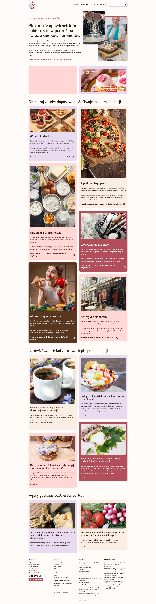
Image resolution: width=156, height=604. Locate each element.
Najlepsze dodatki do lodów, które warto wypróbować (102, 397)
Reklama (96, 5)
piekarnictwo (82, 580)
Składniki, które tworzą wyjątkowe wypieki (90, 587)
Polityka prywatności (59, 563)
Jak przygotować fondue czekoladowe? (114, 585)
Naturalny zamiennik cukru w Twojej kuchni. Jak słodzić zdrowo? (100, 460)
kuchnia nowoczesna (84, 574)
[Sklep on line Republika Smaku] (103, 80)
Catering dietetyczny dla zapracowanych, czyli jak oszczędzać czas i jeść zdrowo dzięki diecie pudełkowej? (115, 573)
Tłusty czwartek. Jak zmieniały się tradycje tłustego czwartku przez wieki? (52, 466)
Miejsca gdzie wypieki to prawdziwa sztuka (90, 578)
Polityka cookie (58, 564)
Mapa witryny (57, 566)
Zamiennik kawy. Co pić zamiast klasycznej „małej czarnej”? (47, 409)
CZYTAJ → (33, 427)
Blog (83, 5)
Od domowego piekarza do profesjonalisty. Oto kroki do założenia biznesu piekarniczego (52, 535)
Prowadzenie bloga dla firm (61, 592)
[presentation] (52, 381)
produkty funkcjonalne (84, 585)
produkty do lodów (84, 582)
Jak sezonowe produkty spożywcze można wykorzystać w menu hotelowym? (103, 534)
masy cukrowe (82, 576)
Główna (77, 5)
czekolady (81, 569)
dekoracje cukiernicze (84, 571)
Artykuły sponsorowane (85, 567)
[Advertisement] (52, 80)
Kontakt (103, 5)
